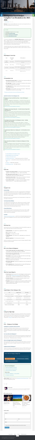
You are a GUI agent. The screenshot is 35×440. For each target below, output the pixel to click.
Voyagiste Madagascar (7, 8)
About (15, 434)
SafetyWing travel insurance (10, 158)
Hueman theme (12, 438)
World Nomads (8, 159)
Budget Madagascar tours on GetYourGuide (12, 155)
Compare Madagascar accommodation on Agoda (13, 153)
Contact (18, 434)
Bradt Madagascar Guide (9, 164)
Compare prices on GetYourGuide (13, 34)
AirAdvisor (7, 162)
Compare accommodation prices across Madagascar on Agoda (14, 92)
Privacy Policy (11, 434)
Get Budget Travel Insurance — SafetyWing (22, 358)
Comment (6, 413)
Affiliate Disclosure (23, 434)
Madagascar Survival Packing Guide (22, 378)
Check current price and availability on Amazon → (12, 106)
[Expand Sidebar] (1, 15)
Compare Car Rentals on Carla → (10, 358)
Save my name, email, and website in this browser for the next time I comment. (16, 425)
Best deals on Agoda (12, 33)
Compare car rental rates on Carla (11, 156)
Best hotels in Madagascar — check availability (12, 373)
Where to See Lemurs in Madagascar (11, 370)
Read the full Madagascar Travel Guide (11, 367)
